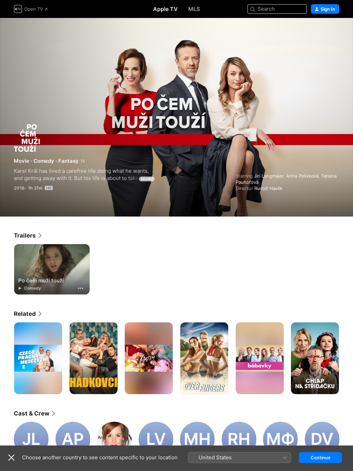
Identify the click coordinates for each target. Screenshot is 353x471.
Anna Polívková (302, 176)
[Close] (11, 457)
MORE (146, 179)
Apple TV (165, 9)
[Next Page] (346, 358)
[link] (28, 235)
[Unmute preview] (334, 31)
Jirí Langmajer (268, 176)
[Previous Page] (7, 358)
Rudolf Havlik (268, 188)
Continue (321, 457)
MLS (194, 9)
